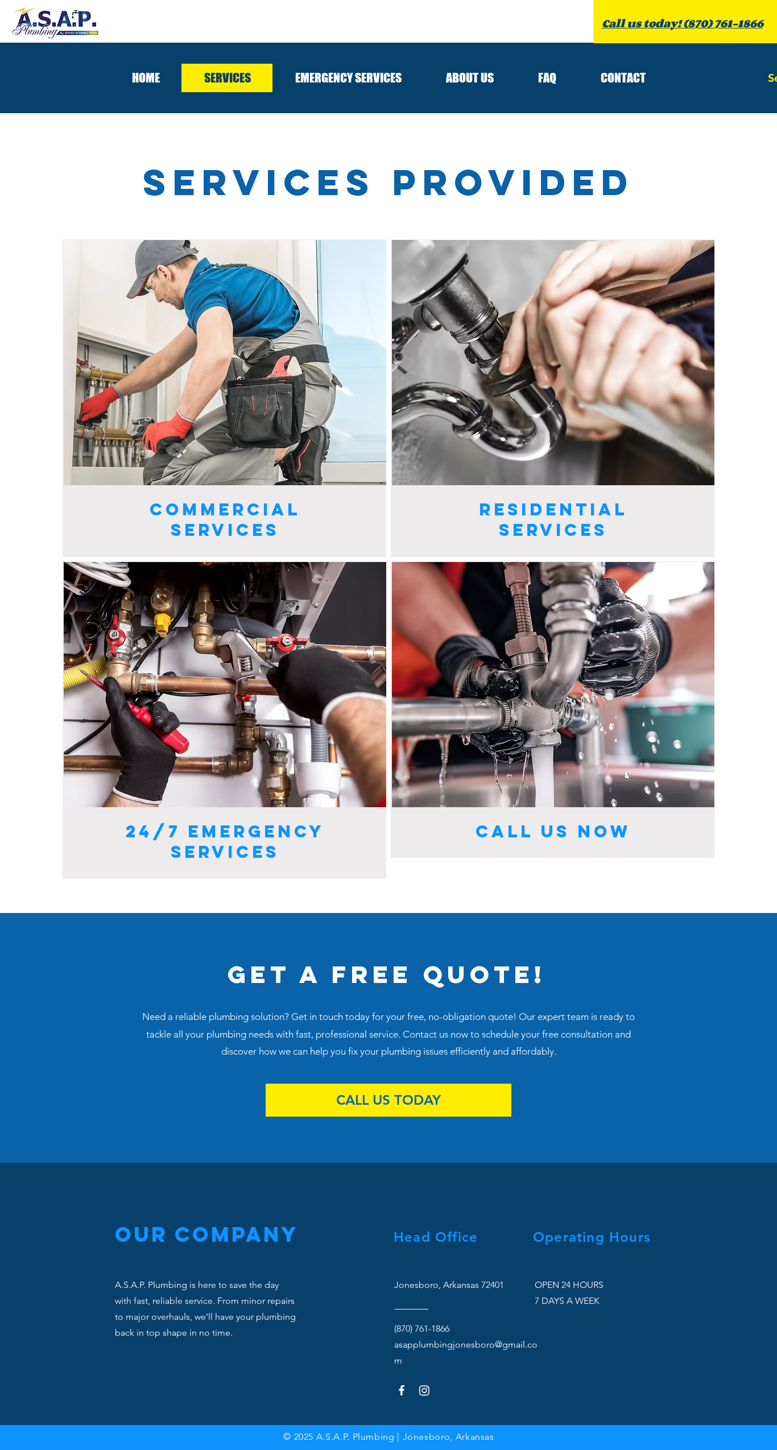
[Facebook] (401, 1390)
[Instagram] (424, 1390)
